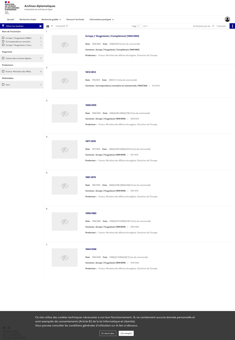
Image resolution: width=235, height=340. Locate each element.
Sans (8, 84)
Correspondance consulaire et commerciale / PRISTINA (31, 41)
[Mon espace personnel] (227, 19)
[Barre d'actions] (232, 26)
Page (134, 26)
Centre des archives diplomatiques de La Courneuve (30, 58)
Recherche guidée (50, 19)
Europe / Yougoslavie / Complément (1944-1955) (27, 45)
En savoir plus (107, 333)
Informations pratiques (100, 19)
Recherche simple (28, 19)
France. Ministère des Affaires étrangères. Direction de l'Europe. (35, 71)
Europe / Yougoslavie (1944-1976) (20, 38)
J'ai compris (126, 333)
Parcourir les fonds (75, 19)
